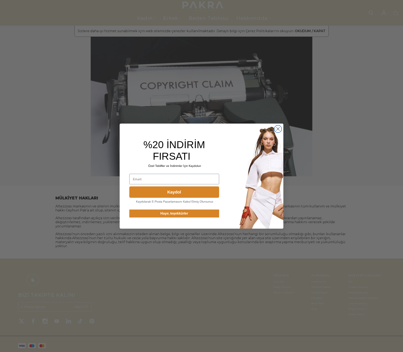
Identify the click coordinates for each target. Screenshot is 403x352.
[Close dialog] (278, 129)
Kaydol (174, 192)
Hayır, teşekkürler (174, 213)
